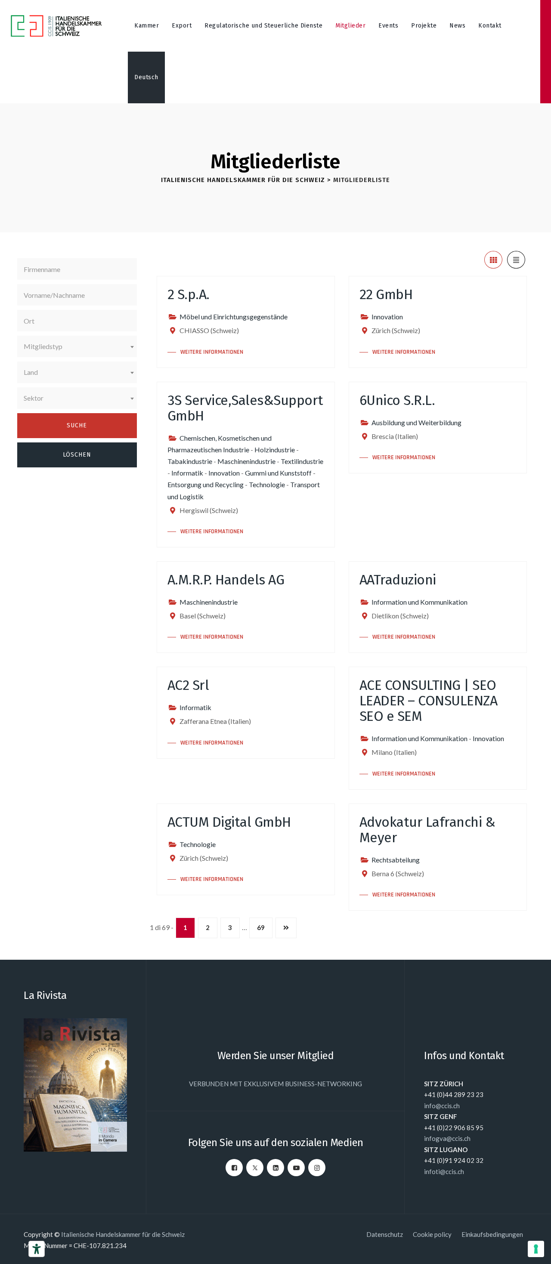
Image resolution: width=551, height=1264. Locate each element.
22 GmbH (386, 294)
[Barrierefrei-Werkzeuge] (36, 1249)
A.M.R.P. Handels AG (226, 580)
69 (261, 927)
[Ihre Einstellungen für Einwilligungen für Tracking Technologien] (536, 1249)
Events (388, 25)
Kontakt (489, 25)
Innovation (387, 316)
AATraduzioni (397, 580)
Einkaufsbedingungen (492, 1234)
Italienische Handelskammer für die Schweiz (123, 1234)
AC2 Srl (188, 685)
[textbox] (77, 346)
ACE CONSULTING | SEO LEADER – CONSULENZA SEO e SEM (428, 700)
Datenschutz (384, 1234)
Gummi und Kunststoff (278, 473)
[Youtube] (296, 1167)
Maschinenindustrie (246, 461)
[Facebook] (234, 1167)
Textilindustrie (302, 461)
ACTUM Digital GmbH (229, 822)
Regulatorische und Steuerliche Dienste (263, 25)
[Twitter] (254, 1167)
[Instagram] (316, 1167)
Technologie (267, 484)
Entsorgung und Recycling (205, 484)
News (457, 25)
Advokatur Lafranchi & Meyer (427, 830)
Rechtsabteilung (395, 860)
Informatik (187, 473)
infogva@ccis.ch (447, 1138)
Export (182, 25)
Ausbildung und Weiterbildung (416, 422)
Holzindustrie (274, 449)
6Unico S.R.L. (397, 400)
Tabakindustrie (189, 461)
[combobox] (77, 346)
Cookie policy (432, 1234)
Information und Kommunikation (419, 602)
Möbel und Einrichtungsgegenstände (234, 316)
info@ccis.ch (442, 1105)
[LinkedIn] (275, 1167)
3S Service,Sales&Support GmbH (245, 408)
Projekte (423, 25)
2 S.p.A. (188, 294)
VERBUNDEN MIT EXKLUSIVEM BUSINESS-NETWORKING (275, 1084)
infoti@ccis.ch (444, 1171)
